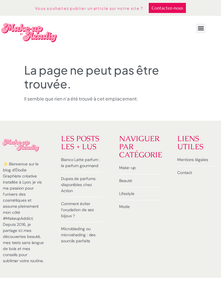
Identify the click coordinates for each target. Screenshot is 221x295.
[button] (200, 28)
